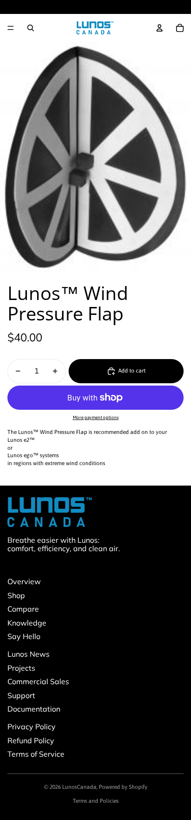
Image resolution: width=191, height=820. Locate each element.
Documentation (33, 708)
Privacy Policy (31, 726)
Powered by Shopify (123, 787)
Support (21, 695)
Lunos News (28, 654)
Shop (16, 595)
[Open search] (30, 28)
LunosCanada (79, 787)
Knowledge (26, 622)
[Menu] (10, 28)
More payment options (96, 417)
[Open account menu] (159, 28)
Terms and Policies (96, 801)
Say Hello (23, 636)
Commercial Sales (38, 681)
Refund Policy (30, 740)
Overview (24, 581)
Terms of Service (35, 754)
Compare (23, 608)
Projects (21, 668)
